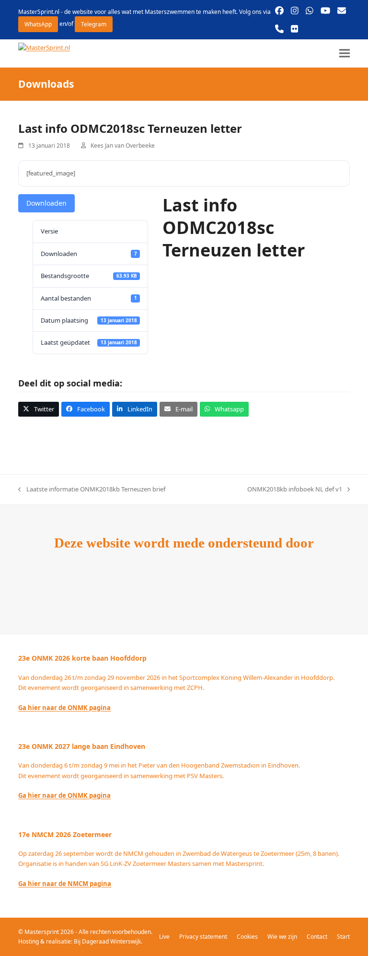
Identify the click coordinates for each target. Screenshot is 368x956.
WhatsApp (38, 24)
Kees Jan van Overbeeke (123, 145)
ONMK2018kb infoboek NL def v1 (294, 489)
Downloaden (46, 203)
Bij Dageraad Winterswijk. (108, 941)
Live (164, 937)
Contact (317, 937)
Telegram (93, 24)
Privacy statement (203, 937)
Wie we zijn (282, 937)
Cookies (247, 937)
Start (343, 937)
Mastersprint (42, 932)
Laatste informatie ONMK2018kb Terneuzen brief (91, 489)
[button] (344, 53)
